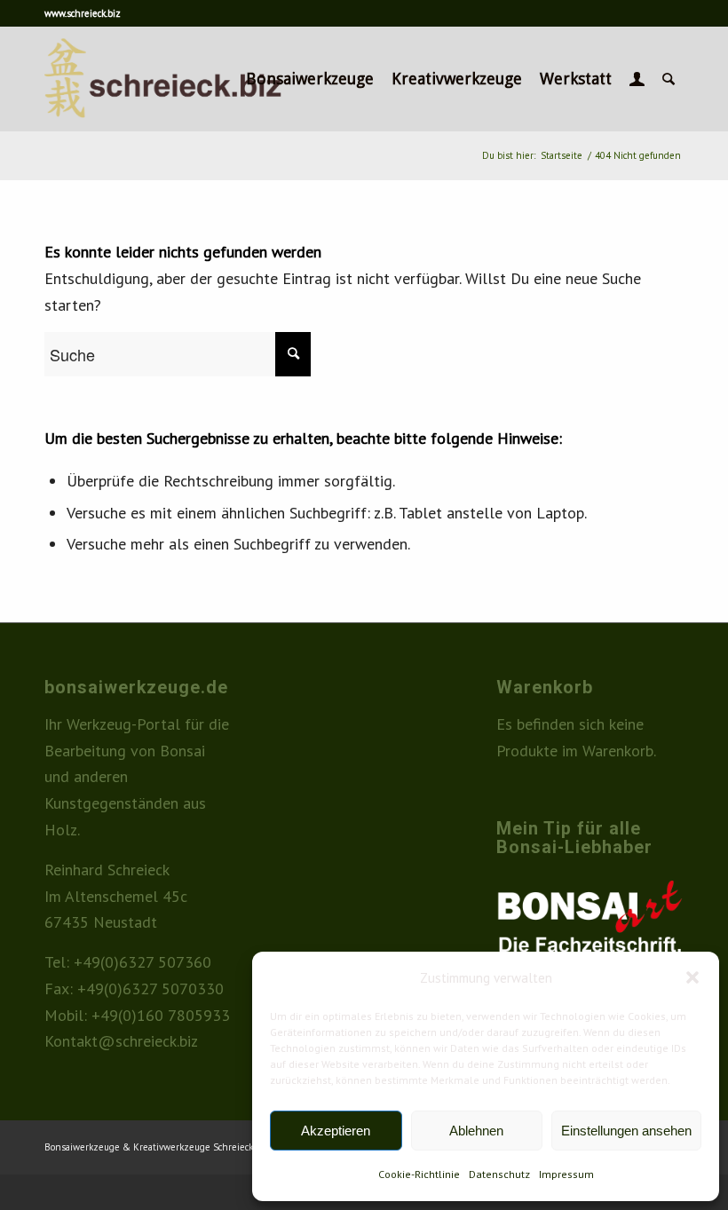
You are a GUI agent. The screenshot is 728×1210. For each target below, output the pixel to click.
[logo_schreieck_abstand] (193, 79)
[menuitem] (310, 79)
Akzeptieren (335, 1130)
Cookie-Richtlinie (419, 1174)
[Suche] (668, 79)
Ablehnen (476, 1130)
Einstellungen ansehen (626, 1130)
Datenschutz (499, 1174)
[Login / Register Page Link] (637, 79)
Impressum (566, 1174)
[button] (692, 977)
